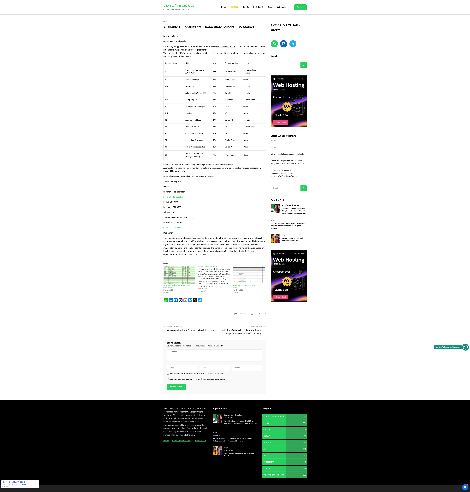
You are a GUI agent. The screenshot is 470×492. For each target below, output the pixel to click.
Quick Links (281, 7)
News (266, 455)
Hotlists (245, 7)
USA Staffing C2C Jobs (178, 6)
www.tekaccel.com (172, 228)
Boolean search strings (182, 441)
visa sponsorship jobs (274, 475)
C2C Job (267, 429)
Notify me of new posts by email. (214, 379)
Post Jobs (300, 7)
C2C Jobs (234, 7)
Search (274, 56)
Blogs (270, 7)
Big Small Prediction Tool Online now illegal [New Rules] (293, 240)
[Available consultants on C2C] (215, 279)
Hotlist (273, 141)
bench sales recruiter (274, 417)
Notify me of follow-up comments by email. (184, 379)
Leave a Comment (260, 314)
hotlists (165, 22)
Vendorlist (290, 205)
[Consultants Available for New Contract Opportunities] (179, 275)
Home (223, 7)
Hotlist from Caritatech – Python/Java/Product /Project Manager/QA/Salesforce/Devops (284, 173)
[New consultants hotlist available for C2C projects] (249, 275)
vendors (297, 205)
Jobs (266, 449)
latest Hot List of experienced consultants (287, 154)
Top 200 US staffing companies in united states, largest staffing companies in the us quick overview (288, 226)
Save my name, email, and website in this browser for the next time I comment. (197, 374)
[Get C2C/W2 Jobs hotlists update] (465, 347)
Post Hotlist (258, 7)
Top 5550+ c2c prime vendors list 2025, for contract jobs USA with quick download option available (294, 211)
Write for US (200, 441)
